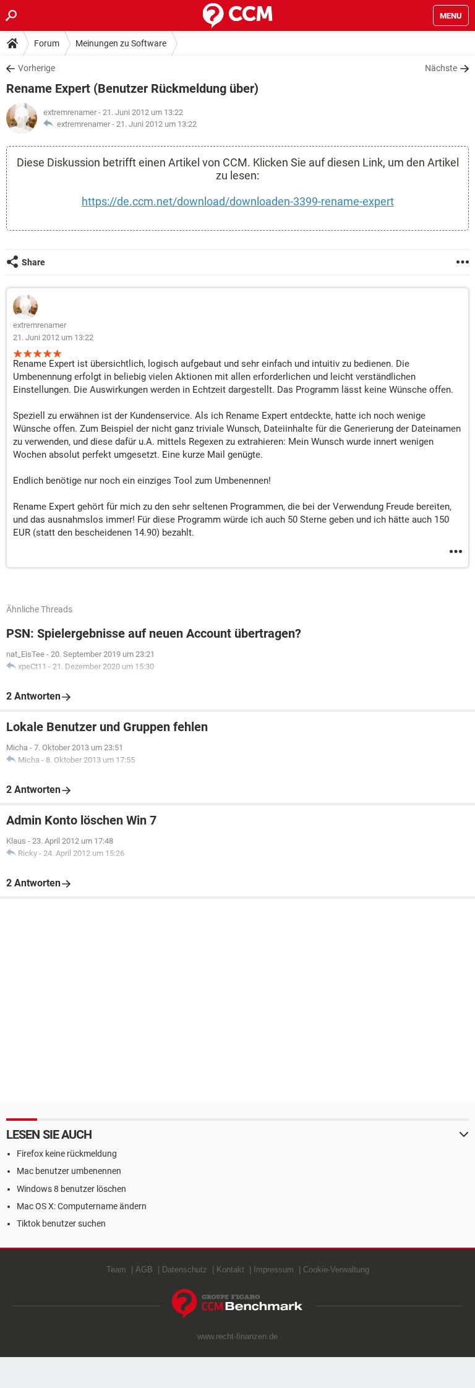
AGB (144, 1269)
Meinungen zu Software (120, 43)
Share (33, 262)
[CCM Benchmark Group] (237, 1304)
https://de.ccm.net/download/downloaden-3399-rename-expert (238, 201)
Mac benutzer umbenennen (69, 1171)
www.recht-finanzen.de (237, 1336)
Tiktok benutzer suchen (61, 1223)
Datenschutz (184, 1269)
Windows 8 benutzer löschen (71, 1189)
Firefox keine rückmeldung (67, 1154)
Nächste (441, 68)
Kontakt (230, 1269)
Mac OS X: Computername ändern (82, 1206)
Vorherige (36, 68)
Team (116, 1269)
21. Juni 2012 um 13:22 (156, 124)
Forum (46, 43)
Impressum (274, 1269)
